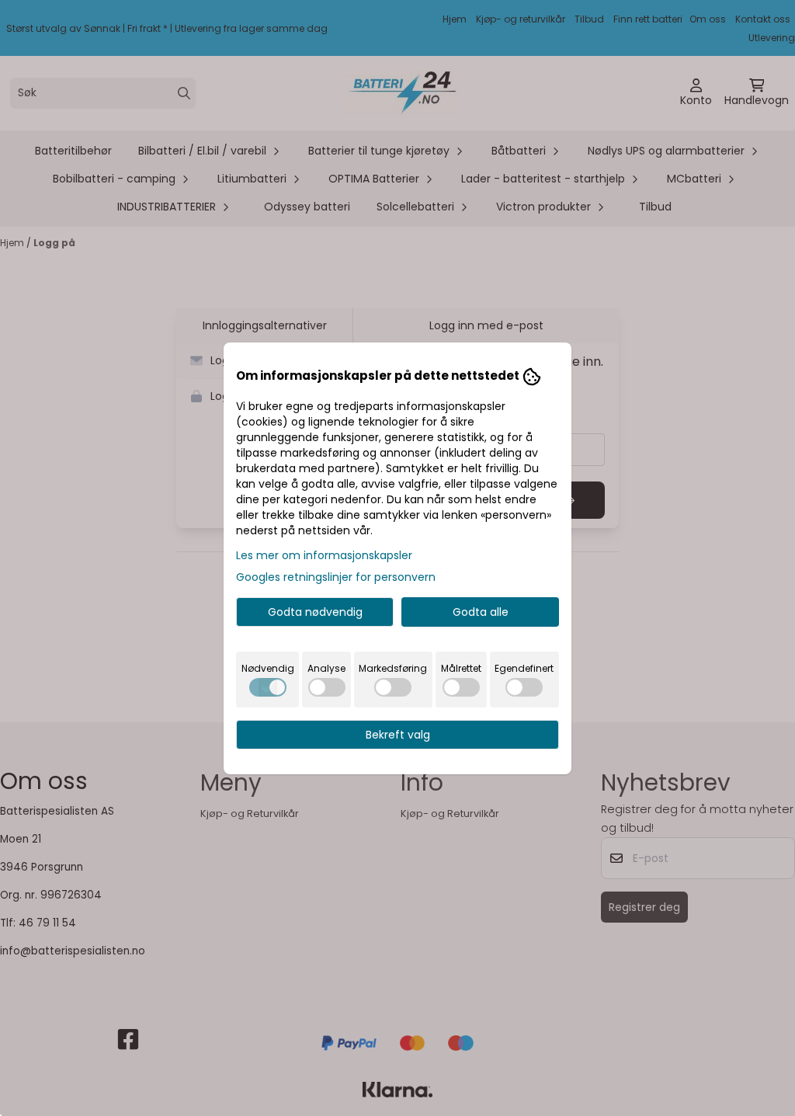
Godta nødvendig (315, 612)
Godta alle (481, 612)
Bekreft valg (398, 734)
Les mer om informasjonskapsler (324, 555)
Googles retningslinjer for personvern (336, 577)
